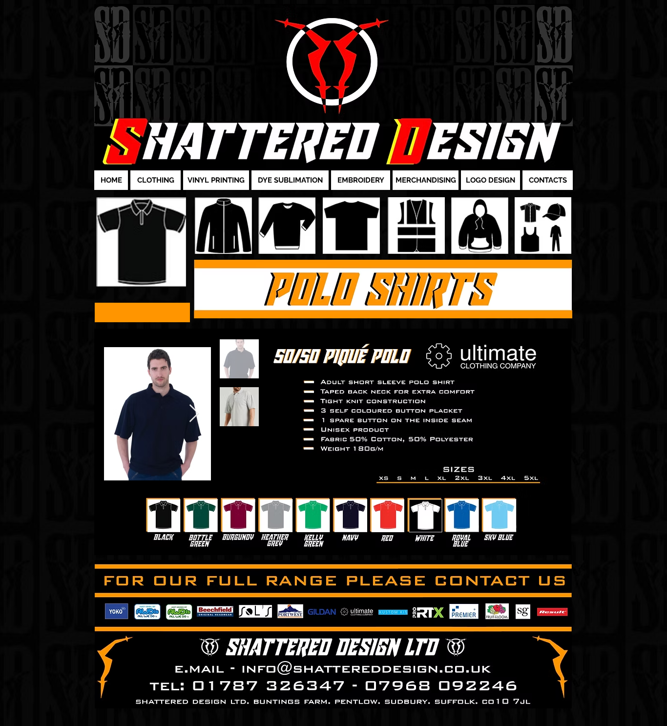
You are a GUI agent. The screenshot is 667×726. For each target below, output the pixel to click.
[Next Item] (194, 413)
